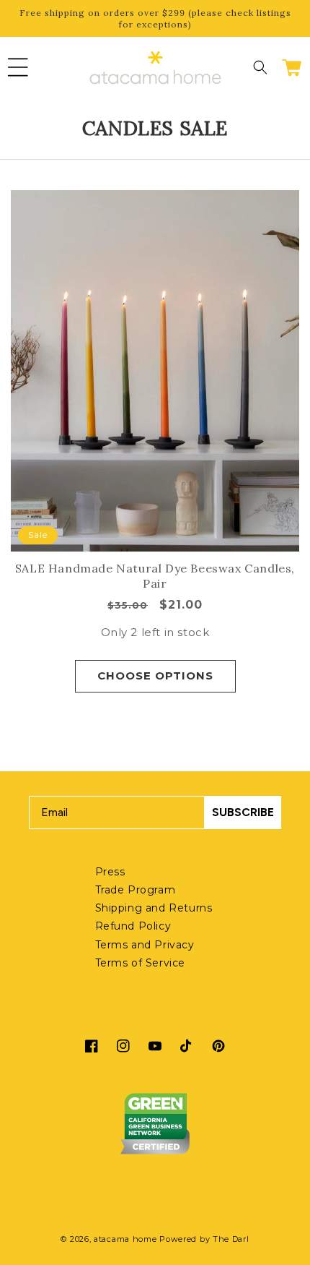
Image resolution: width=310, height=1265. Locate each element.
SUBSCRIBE (243, 812)
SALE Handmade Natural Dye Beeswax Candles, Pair (155, 576)
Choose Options (155, 675)
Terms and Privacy (145, 944)
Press (110, 871)
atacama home (125, 1239)
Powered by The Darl (204, 1239)
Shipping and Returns (154, 907)
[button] (18, 67)
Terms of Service (140, 962)
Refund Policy (133, 925)
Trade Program (135, 889)
